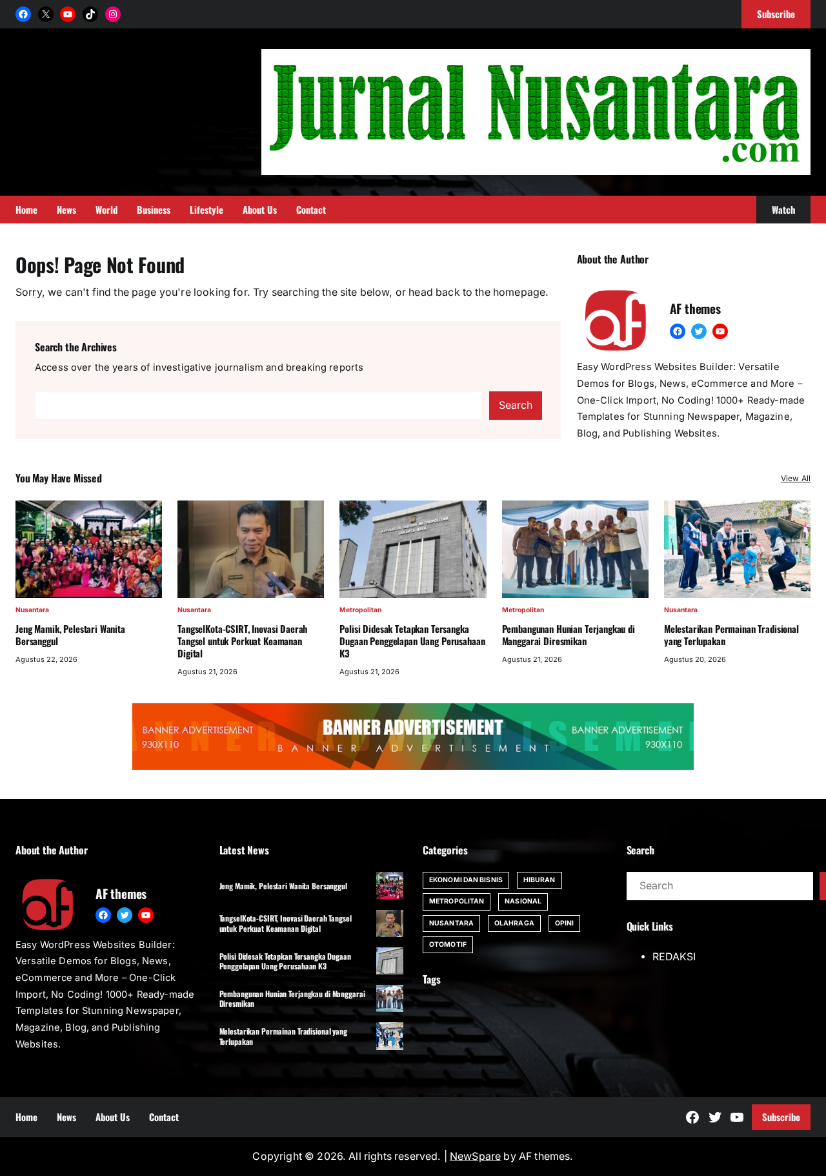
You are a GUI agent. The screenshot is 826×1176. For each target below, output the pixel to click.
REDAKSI (674, 957)
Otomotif (448, 944)
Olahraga (514, 923)
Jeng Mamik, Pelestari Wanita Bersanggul (70, 635)
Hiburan (539, 880)
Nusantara (32, 610)
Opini (564, 923)
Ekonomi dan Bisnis (466, 880)
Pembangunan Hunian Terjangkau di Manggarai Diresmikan (568, 635)
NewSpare (475, 1156)
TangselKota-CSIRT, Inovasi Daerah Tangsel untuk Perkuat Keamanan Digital (242, 641)
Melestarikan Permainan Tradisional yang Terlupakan (731, 635)
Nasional (523, 901)
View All (796, 478)
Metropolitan (360, 610)
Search (515, 405)
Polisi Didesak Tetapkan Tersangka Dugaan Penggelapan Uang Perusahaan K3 (412, 641)
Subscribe (781, 1116)
